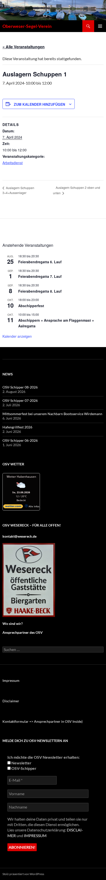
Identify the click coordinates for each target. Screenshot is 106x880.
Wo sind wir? (12, 623)
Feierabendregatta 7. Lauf (40, 276)
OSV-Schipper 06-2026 (20, 440)
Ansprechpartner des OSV (22, 632)
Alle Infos (33, 506)
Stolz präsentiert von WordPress (23, 874)
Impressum (10, 680)
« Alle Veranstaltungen (23, 47)
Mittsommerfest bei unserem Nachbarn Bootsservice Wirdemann (52, 414)
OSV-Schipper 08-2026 (20, 387)
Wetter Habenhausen (21, 477)
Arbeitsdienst (12, 162)
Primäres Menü (100, 26)
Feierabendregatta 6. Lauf (40, 261)
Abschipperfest (31, 305)
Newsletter (21, 762)
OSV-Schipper (23, 768)
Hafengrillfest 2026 (17, 427)
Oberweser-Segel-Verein (27, 26)
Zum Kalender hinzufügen (39, 104)
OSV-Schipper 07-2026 (20, 400)
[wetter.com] (13, 507)
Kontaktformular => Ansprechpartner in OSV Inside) (42, 721)
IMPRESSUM (35, 835)
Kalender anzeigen (17, 336)
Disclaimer (10, 701)
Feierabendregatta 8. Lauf (40, 291)
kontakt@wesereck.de (19, 536)
